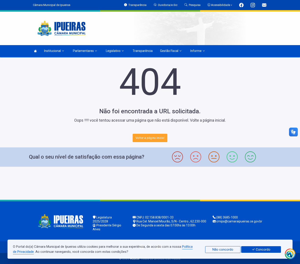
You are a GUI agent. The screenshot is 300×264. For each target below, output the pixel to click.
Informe (196, 51)
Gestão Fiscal (169, 51)
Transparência (143, 51)
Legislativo (113, 51)
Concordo (262, 249)
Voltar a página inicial (150, 137)
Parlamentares (83, 51)
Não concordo (222, 249)
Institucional (52, 51)
